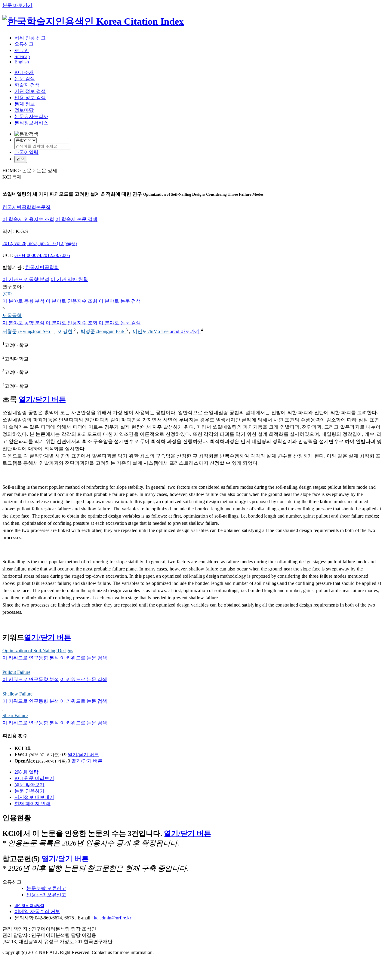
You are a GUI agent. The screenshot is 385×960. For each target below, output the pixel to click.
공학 (7, 293)
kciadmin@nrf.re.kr (112, 917)
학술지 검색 (27, 84)
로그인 (21, 50)
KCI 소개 (24, 72)
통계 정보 (24, 103)
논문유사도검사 (31, 116)
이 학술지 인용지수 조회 (28, 219)
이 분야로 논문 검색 (120, 301)
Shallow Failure (17, 693)
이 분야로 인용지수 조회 (71, 301)
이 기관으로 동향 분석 (25, 279)
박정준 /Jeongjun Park (103, 331)
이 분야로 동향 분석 (23, 301)
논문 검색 (24, 78)
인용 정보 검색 (30, 97)
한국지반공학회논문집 (26, 207)
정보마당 (24, 110)
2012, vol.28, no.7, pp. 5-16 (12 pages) (39, 243)
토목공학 (12, 315)
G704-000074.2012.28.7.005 (42, 255)
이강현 (66, 331)
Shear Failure (15, 715)
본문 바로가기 (17, 5)
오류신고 (24, 44)
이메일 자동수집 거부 (37, 911)
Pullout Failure (16, 672)
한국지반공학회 (42, 267)
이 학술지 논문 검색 (76, 219)
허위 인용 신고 (30, 37)
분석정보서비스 (31, 122)
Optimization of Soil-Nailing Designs (37, 650)
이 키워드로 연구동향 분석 (30, 657)
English (21, 61)
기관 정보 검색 (30, 91)
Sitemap (22, 56)
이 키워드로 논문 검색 (83, 657)
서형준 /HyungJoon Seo (26, 331)
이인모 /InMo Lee (151, 331)
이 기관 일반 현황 (69, 279)
